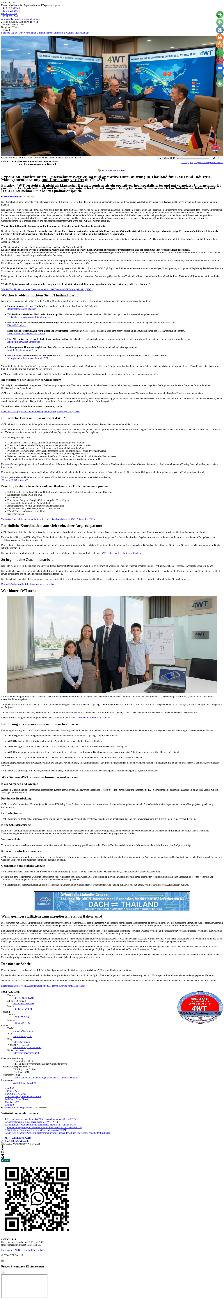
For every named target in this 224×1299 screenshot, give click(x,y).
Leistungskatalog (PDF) (68, 411)
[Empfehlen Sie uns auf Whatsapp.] (2, 1152)
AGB (17, 1250)
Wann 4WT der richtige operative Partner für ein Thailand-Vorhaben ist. (36, 519)
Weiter (219, 162)
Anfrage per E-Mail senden (72, 985)
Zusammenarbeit (45, 32)
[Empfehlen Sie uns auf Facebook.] (2, 1147)
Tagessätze (200, 162)
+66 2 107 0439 (9, 13)
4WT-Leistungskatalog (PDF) (77, 289)
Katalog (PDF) (188, 162)
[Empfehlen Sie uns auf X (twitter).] (2, 1149)
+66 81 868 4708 (9, 16)
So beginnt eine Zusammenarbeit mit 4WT (27, 358)
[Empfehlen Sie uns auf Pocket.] (2, 1155)
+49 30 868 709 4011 (23, 1003)
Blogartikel (210, 162)
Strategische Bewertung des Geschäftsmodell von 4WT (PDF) (37, 1130)
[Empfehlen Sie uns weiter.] (2, 1158)
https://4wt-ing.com (31, 19)
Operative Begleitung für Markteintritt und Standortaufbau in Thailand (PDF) (44, 1127)
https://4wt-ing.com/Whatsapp (27, 1047)
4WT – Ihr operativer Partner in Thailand (122, 553)
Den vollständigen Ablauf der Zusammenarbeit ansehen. (28, 584)
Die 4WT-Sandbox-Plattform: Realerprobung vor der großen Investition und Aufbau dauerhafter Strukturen (58, 1133)
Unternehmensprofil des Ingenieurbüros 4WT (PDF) (32, 1122)
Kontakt (85, 32)
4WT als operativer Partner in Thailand (26, 333)
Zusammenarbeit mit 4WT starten (46, 289)
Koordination (30, 32)
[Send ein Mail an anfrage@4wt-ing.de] (220, 68)
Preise (78, 32)
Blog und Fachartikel (33, 1250)
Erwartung (69, 32)
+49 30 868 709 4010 (11, 8)
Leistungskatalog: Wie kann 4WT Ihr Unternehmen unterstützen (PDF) (41, 1119)
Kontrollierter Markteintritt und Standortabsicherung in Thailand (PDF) (41, 1124)
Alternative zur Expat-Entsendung (23, 341)
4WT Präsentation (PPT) (83, 519)
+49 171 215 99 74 (10, 10)
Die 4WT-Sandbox (16, 325)
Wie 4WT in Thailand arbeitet (15, 289)
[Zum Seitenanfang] (220, 22)
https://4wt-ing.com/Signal (26, 1053)
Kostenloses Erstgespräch (13, 411)
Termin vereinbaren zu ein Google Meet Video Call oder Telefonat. (45, 1077)
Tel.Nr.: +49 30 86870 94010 (17, 1138)
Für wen (19, 32)
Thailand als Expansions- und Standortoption (29, 317)
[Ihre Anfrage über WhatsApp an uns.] (220, 53)
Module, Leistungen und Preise (22, 350)
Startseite (5, 32)
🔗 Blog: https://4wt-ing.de (15, 1141)
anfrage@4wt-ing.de (11, 19)
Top (12, 32)
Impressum (6, 1250)
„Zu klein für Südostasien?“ (14, 480)
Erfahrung (58, 32)
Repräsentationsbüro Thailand (21, 309)
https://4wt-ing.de (21, 1042)
